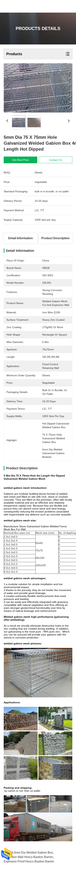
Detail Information (20, 238)
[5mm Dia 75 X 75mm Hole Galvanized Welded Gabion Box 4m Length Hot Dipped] (38, 87)
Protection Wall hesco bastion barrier (28, 857)
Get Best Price (20, 159)
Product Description (55, 238)
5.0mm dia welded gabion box (32, 852)
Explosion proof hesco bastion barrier (29, 861)
